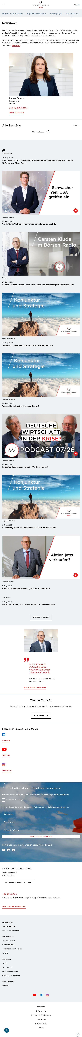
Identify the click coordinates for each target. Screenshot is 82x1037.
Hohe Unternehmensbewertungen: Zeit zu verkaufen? (26, 589)
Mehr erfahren (41, 715)
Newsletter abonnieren (41, 837)
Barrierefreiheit (41, 1023)
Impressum (41, 1007)
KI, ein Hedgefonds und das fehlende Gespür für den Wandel (29, 528)
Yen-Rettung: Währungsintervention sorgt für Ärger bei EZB (29, 224)
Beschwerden (41, 1019)
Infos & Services (8, 982)
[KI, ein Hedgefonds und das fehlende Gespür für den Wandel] (41, 497)
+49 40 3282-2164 (18, 108)
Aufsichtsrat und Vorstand (12, 949)
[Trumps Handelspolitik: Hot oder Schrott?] (41, 375)
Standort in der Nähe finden (18, 883)
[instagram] (13, 850)
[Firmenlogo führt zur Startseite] (41, 7)
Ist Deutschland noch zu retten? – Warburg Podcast (25, 467)
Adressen (41, 1028)
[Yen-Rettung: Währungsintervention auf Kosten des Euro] (41, 314)
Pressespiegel (55, 14)
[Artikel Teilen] (3, 150)
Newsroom (6, 959)
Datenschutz (41, 1011)
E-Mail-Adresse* (12, 830)
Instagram (7, 770)
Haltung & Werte (8, 941)
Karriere (5, 986)
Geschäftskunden (9, 926)
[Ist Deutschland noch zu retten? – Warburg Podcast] (41, 436)
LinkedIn (6, 740)
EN (79, 5)
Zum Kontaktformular (14, 906)
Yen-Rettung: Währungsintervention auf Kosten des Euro (27, 345)
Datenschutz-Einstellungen (41, 1015)
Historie (5, 953)
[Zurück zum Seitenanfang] (78, 1035)
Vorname (8, 814)
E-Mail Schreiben (16, 113)
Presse (4, 963)
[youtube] (3, 850)
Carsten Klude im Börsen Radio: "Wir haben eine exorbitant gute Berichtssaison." (38, 285)
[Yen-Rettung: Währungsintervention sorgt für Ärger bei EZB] (41, 193)
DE (74, 5)
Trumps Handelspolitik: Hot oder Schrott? (20, 406)
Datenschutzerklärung (57, 807)
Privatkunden (7, 922)
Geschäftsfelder (8, 945)
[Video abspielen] (75, 210)
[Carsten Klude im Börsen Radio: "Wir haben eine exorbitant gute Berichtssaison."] (41, 254)
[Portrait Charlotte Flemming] (41, 74)
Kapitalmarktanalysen (10, 971)
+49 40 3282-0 (9, 894)
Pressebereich (72, 14)
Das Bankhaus (7, 937)
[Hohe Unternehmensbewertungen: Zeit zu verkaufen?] (41, 557)
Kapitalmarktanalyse (36, 14)
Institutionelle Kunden (10, 930)
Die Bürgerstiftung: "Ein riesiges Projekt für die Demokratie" (28, 605)
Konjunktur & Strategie (12, 14)
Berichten (16, 45)
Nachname (9, 822)
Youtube (6, 755)
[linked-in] (8, 850)
